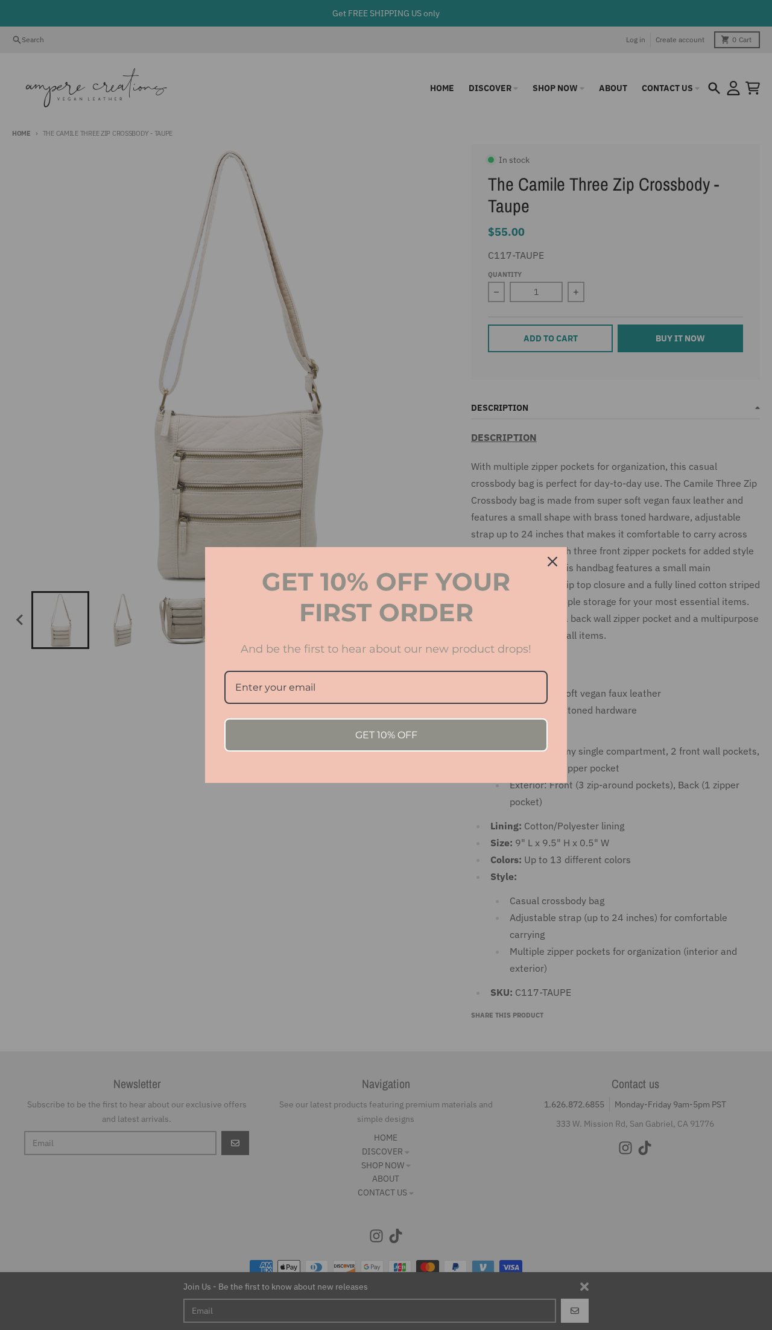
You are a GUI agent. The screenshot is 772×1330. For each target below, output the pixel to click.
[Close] (552, 561)
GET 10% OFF (386, 735)
